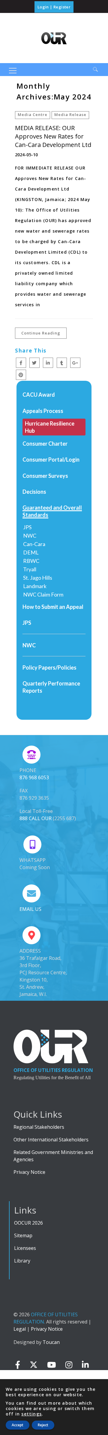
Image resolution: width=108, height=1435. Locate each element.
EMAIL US (30, 909)
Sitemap (23, 1235)
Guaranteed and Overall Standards (52, 511)
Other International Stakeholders (51, 1139)
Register (61, 7)
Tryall (29, 569)
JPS (27, 527)
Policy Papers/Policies (49, 667)
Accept (17, 1424)
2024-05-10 (26, 154)
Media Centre (32, 114)
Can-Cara (34, 544)
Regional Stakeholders (39, 1127)
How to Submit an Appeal (52, 606)
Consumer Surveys (45, 475)
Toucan (51, 1342)
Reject (43, 1424)
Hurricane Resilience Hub (49, 427)
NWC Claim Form (43, 594)
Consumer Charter (45, 443)
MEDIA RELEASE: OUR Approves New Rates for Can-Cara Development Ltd (53, 136)
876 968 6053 (34, 777)
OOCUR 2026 (28, 1223)
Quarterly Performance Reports (51, 687)
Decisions (34, 491)
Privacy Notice (29, 1172)
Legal (20, 1329)
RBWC (31, 560)
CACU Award (38, 394)
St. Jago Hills (37, 577)
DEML (31, 552)
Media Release (70, 114)
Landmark (34, 586)
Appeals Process (42, 411)
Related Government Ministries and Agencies (53, 1156)
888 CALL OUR (36, 818)
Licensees (25, 1248)
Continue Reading (40, 333)
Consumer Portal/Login (51, 459)
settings (31, 1414)
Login (43, 7)
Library (22, 1260)
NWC (29, 535)
